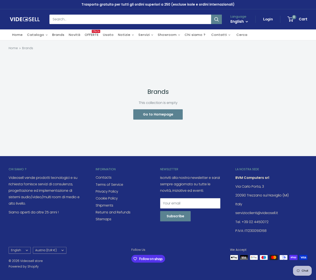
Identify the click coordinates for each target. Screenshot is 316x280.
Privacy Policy (107, 191)
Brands (27, 48)
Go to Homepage (158, 114)
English (16, 250)
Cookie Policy (107, 198)
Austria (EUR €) (46, 250)
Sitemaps (103, 219)
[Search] (216, 19)
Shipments (104, 205)
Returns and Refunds (113, 212)
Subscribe (175, 216)
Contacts (104, 177)
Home (13, 48)
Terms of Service (109, 184)
